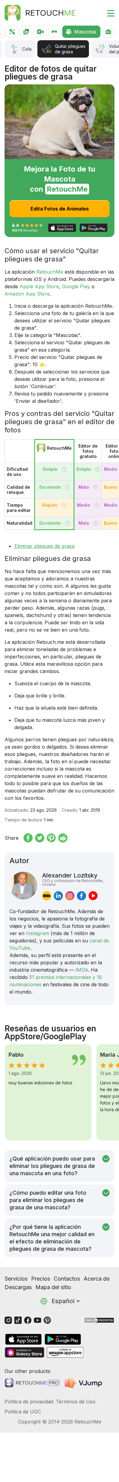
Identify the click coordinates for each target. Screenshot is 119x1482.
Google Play (76, 286)
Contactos (67, 1278)
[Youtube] (37, 1320)
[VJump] (84, 1382)
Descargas (18, 1287)
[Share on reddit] (62, 837)
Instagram (37, 933)
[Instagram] (8, 1320)
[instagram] (69, 895)
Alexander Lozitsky (72, 879)
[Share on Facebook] (28, 837)
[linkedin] (58, 895)
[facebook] (81, 895)
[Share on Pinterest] (51, 837)
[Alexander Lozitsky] (23, 886)
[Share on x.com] (39, 837)
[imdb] (46, 895)
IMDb (81, 970)
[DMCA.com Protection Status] (99, 1320)
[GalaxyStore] (24, 1352)
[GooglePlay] (63, 1339)
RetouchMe (49, 272)
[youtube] (93, 895)
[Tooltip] (64, 469)
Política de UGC (23, 1412)
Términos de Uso (76, 1402)
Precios (40, 1278)
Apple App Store (39, 286)
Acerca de (97, 1278)
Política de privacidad (29, 1402)
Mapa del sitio (53, 1287)
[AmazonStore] (65, 1352)
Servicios (16, 1278)
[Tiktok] (18, 1320)
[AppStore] (23, 1339)
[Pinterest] (47, 1320)
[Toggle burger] (107, 12)
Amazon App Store (27, 294)
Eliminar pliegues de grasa (44, 546)
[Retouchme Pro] (32, 1383)
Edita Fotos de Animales (60, 209)
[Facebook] (27, 1320)
